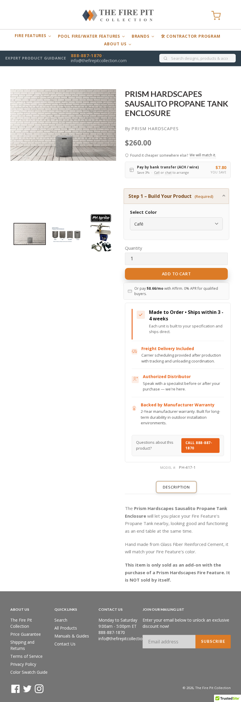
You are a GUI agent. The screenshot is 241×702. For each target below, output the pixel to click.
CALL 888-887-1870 (198, 445)
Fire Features (31, 35)
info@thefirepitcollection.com (99, 60)
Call (157, 172)
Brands (141, 36)
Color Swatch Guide (29, 672)
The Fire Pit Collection (213, 688)
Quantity (133, 248)
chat (168, 172)
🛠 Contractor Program (190, 36)
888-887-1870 (86, 55)
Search (60, 620)
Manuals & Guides (71, 636)
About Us (116, 44)
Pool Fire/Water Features (90, 36)
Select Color (143, 212)
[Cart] (216, 15)
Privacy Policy (23, 664)
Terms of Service (26, 656)
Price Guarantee (25, 634)
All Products (65, 628)
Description (176, 487)
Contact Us (65, 644)
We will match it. (203, 155)
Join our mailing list (163, 609)
